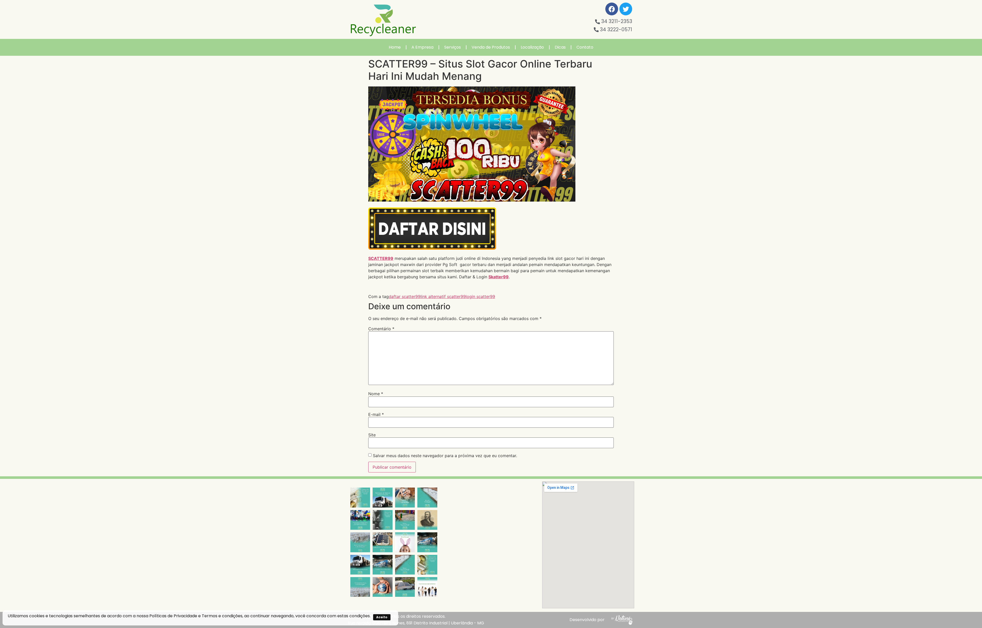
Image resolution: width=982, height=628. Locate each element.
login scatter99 (480, 296)
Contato (584, 47)
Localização (532, 47)
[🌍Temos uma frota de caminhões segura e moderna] (382, 497)
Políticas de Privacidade (173, 616)
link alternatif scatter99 (443, 296)
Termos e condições (222, 616)
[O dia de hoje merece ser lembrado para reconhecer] (427, 587)
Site (372, 435)
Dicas (560, 47)
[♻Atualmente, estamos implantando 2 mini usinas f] (382, 542)
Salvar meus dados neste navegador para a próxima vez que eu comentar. (445, 456)
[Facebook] (611, 9)
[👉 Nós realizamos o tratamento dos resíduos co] (360, 520)
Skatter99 (498, 276)
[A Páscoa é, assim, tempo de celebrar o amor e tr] (405, 542)
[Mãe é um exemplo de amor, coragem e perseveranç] (405, 497)
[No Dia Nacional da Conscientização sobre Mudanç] (382, 587)
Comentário (381, 329)
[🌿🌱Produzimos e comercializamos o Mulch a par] (360, 542)
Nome (375, 394)
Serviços (452, 47)
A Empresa (422, 47)
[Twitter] (625, 9)
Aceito (381, 617)
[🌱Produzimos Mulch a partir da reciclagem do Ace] (427, 497)
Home (395, 47)
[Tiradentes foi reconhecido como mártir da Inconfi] (427, 520)
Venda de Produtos (491, 47)
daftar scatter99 (404, 296)
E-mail (376, 414)
